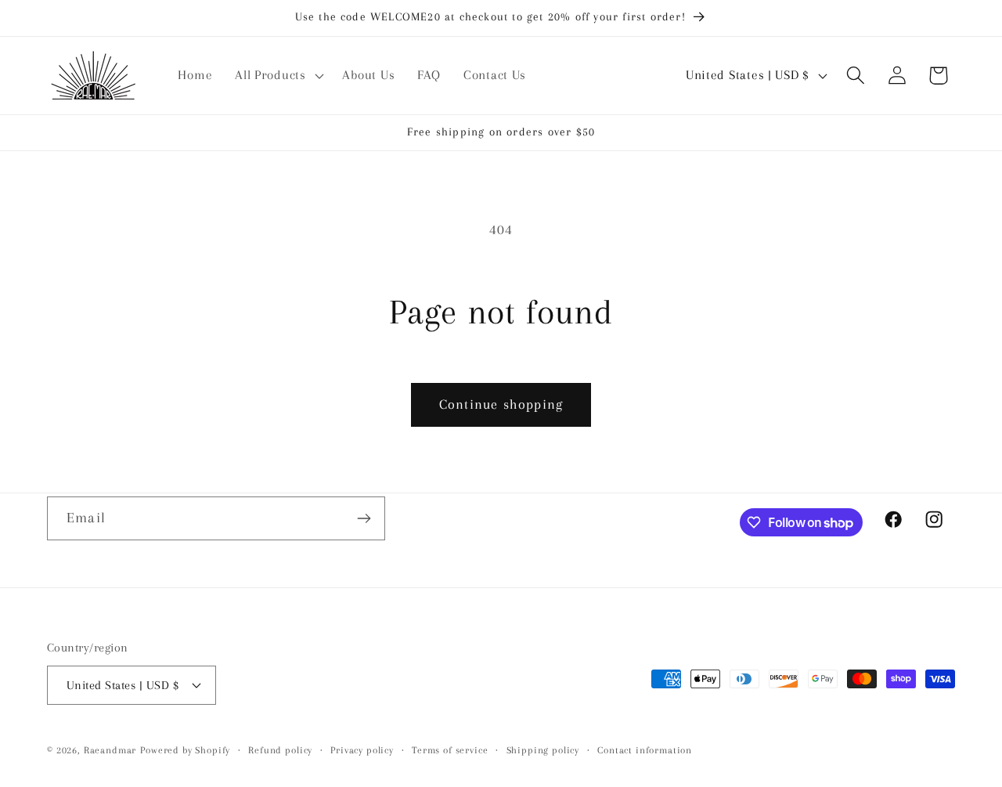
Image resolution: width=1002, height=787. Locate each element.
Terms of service (450, 750)
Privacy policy (362, 750)
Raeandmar (110, 750)
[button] (277, 75)
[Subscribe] (363, 518)
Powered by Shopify (185, 750)
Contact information (644, 750)
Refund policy (280, 750)
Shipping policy (543, 750)
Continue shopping (501, 404)
